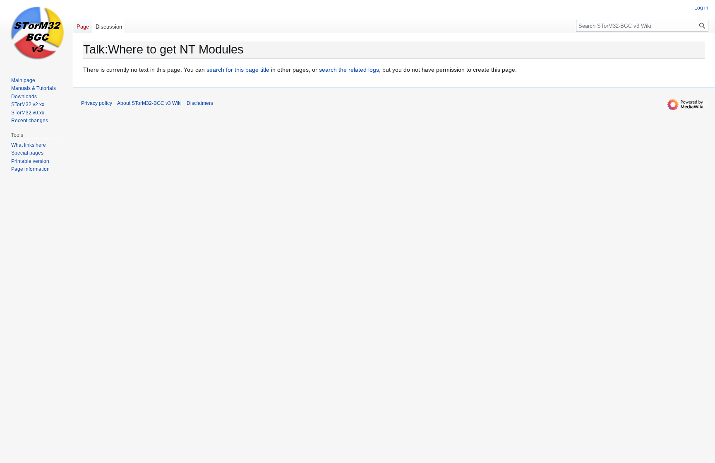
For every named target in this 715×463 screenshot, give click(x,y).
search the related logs (349, 69)
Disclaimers (200, 103)
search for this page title (237, 69)
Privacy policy (96, 103)
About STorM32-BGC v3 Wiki (149, 103)
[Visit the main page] (36, 33)
